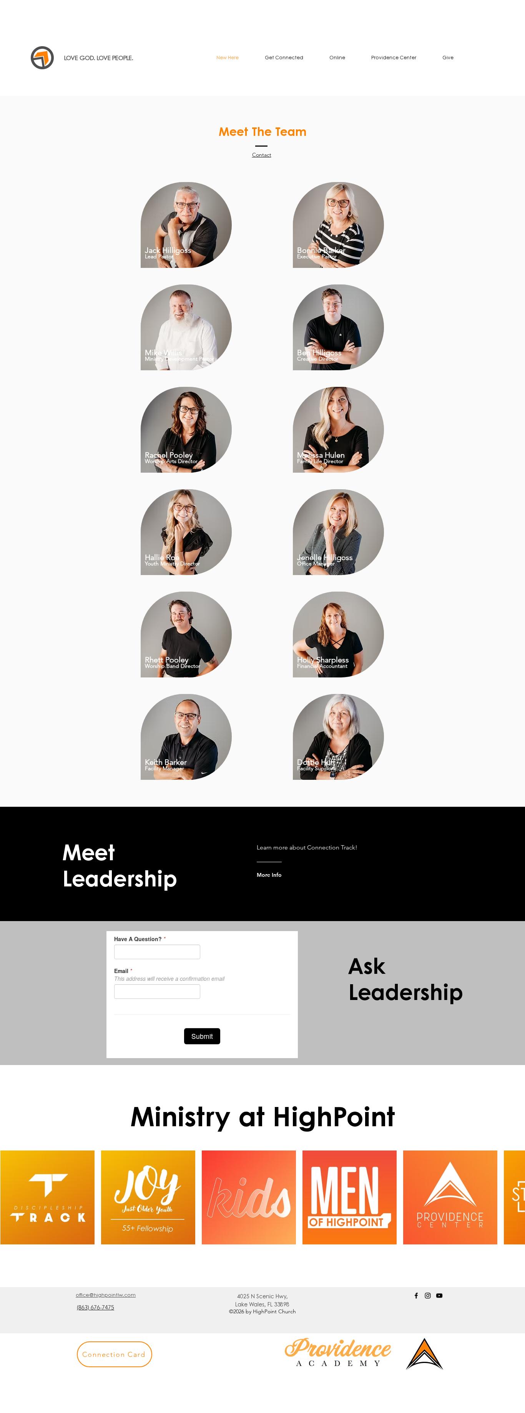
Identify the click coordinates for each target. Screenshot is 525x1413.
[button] (284, 57)
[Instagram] (428, 1295)
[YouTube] (439, 1295)
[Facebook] (416, 1295)
